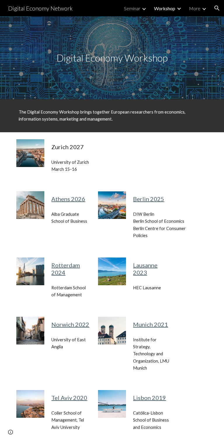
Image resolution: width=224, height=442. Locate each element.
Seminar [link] (132, 8)
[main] (111, 58)
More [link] (194, 8)
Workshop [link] (164, 8)
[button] (217, 8)
